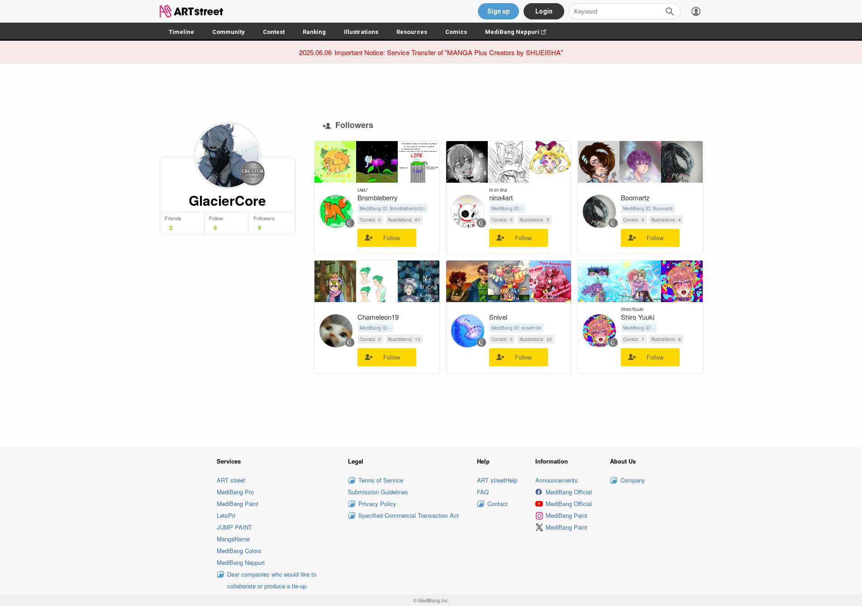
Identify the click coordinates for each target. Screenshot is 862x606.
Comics (456, 31)
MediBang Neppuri (520, 31)
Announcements (556, 480)
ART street (231, 480)
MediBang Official (569, 492)
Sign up (498, 11)
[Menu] (696, 11)
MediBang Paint (237, 503)
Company (632, 480)
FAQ (483, 492)
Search (669, 11)
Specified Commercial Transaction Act (408, 515)
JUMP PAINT (234, 527)
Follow (391, 237)
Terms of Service (380, 480)
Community (228, 31)
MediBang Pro (235, 492)
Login (543, 11)
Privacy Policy (377, 503)
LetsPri (226, 515)
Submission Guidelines (378, 492)
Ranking (314, 31)
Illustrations (361, 31)
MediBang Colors (239, 550)
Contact (497, 503)
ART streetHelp (497, 480)
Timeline (181, 31)
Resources (411, 31)
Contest (274, 31)
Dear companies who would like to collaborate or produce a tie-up (271, 580)
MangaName (233, 539)
